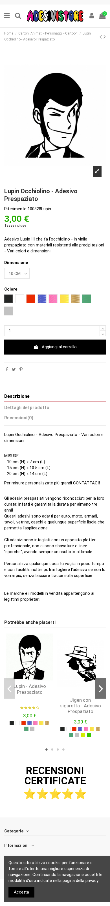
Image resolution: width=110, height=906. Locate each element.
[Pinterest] (21, 369)
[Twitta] (14, 369)
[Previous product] (102, 36)
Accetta (21, 892)
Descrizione (17, 396)
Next (100, 688)
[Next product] (105, 36)
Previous (9, 688)
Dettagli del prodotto (26, 407)
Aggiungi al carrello (59, 346)
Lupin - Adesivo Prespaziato (30, 689)
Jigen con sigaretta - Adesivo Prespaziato (80, 705)
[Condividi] (7, 369)
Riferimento (15, 208)
